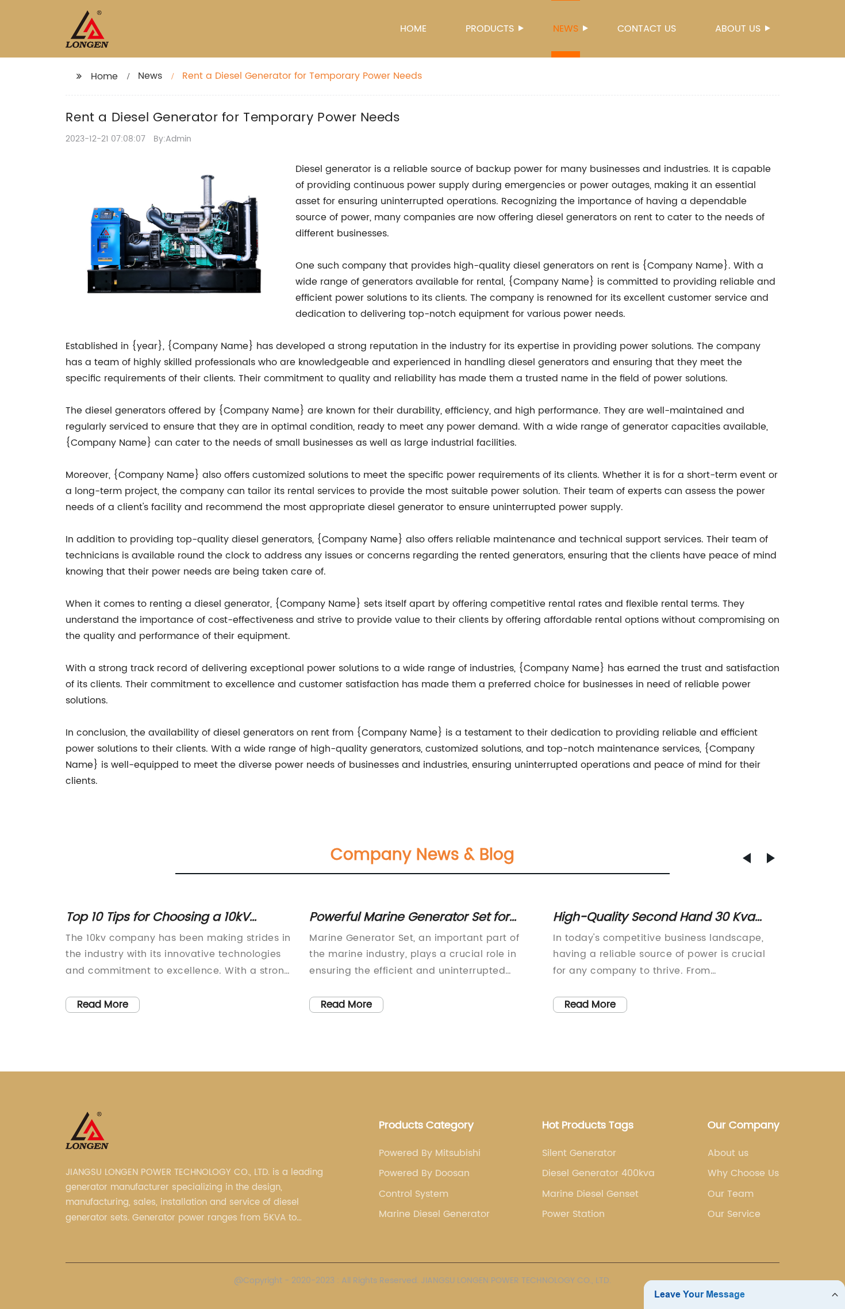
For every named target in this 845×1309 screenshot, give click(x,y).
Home (413, 28)
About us (737, 28)
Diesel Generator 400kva (598, 1173)
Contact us (646, 28)
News (565, 28)
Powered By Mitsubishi (430, 1153)
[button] (747, 858)
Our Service (734, 1214)
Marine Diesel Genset (590, 1194)
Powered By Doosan (424, 1173)
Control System (413, 1194)
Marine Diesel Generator (434, 1214)
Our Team (731, 1193)
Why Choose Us (743, 1173)
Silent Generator (579, 1153)
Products (490, 28)
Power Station (573, 1214)
